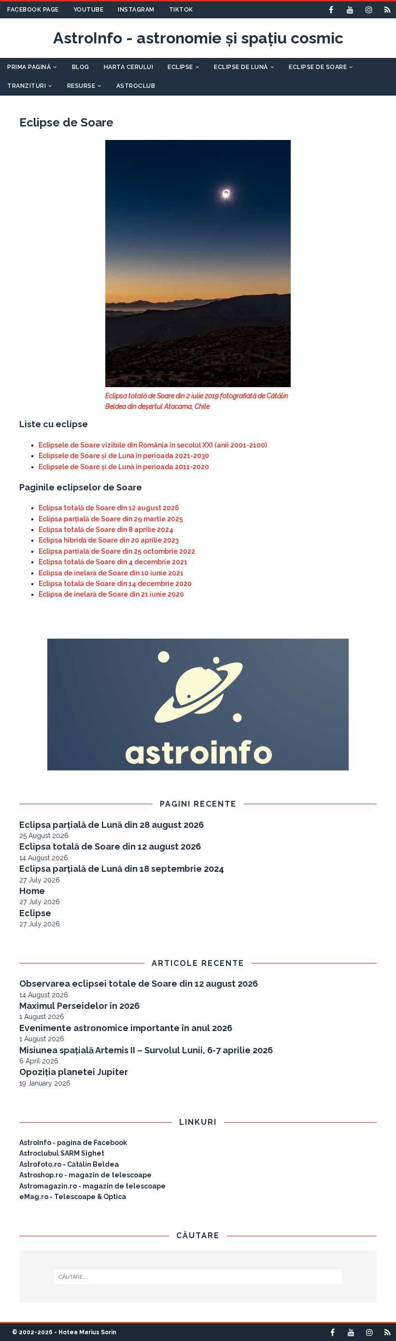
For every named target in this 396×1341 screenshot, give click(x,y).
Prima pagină (29, 67)
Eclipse (180, 67)
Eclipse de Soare (318, 67)
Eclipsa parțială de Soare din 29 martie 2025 (111, 519)
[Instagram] (368, 9)
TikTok (181, 9)
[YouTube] (349, 9)
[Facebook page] (331, 9)
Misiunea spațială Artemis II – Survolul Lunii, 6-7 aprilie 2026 (146, 1050)
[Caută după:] (198, 1277)
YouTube (88, 9)
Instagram (136, 9)
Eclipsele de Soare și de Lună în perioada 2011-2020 (124, 467)
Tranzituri (26, 86)
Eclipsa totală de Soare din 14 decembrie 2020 (115, 583)
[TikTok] (387, 9)
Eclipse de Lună (241, 67)
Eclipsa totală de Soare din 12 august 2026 (109, 508)
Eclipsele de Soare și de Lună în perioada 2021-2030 (124, 456)
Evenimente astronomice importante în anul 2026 (125, 1028)
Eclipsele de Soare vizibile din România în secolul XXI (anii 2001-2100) (153, 445)
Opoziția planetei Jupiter (73, 1072)
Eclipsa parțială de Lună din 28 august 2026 (111, 825)
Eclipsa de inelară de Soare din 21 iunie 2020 (111, 594)
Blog (80, 67)
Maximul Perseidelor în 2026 (79, 1006)
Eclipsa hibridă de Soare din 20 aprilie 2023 (109, 540)
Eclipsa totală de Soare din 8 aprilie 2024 (106, 529)
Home (32, 891)
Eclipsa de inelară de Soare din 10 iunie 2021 (111, 573)
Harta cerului (129, 67)
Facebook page (33, 9)
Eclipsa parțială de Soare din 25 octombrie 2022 (117, 551)
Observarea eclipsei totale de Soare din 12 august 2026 (138, 983)
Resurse (81, 86)
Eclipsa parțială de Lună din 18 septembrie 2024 (121, 869)
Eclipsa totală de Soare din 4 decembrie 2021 (113, 562)
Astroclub (136, 86)
